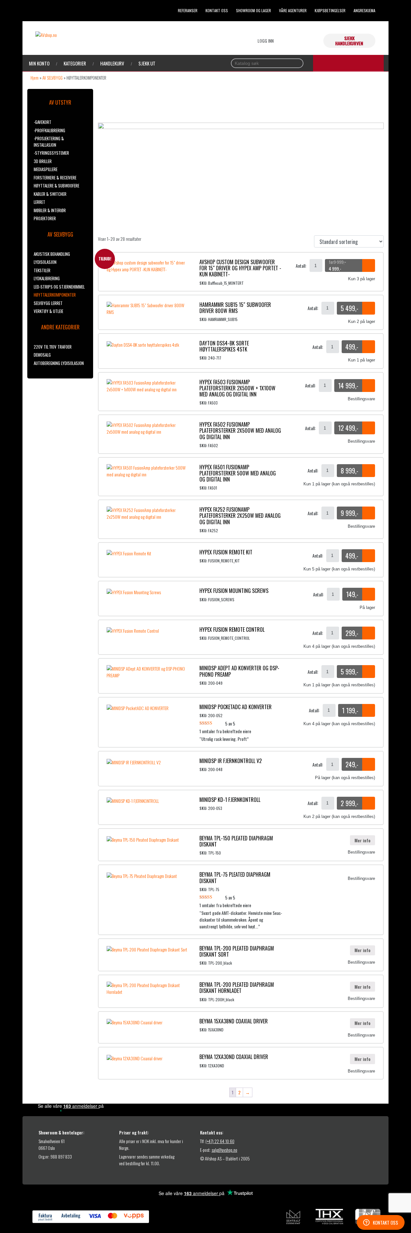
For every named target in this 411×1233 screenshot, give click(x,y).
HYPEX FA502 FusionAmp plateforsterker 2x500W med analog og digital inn (240, 430)
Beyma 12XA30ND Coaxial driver (233, 1057)
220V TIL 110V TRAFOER (53, 346)
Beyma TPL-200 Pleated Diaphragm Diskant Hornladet (236, 987)
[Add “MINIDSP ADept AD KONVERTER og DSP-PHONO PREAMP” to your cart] (368, 671)
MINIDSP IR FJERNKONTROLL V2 (230, 761)
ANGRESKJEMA (364, 10)
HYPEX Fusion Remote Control (232, 629)
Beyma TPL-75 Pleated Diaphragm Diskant (234, 877)
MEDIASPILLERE (45, 169)
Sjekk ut (146, 63)
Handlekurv (112, 63)
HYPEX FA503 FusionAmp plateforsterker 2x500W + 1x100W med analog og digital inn (237, 388)
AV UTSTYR (60, 102)
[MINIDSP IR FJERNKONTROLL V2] (134, 761)
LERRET (39, 202)
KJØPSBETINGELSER (330, 10)
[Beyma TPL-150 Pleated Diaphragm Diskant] (143, 838)
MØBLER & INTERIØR (50, 210)
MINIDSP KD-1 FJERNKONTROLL (229, 799)
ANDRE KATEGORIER (60, 327)
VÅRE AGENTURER (293, 10)
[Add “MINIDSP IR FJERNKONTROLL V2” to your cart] (368, 764)
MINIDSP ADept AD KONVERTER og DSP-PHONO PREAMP (239, 671)
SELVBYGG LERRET (48, 303)
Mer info (362, 840)
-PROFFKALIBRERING (49, 130)
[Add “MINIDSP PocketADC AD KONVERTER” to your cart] (368, 710)
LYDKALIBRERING (47, 278)
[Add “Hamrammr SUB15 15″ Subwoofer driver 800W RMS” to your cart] (368, 308)
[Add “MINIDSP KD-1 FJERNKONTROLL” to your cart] (368, 803)
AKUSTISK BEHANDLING (52, 254)
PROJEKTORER (45, 218)
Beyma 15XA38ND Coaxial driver (233, 1021)
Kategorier (75, 63)
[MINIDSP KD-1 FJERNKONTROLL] (133, 800)
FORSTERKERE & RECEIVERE (55, 177)
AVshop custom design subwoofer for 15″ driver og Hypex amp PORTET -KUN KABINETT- (240, 268)
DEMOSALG (42, 355)
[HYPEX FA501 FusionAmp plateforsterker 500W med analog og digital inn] (148, 470)
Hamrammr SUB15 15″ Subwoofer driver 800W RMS (235, 308)
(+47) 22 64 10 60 (220, 1141)
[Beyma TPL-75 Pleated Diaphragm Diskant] (142, 875)
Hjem (35, 77)
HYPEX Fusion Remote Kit (225, 552)
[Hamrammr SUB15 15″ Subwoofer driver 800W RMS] (148, 307)
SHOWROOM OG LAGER (253, 10)
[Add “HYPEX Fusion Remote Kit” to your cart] (368, 555)
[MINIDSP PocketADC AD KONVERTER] (138, 707)
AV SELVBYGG (52, 77)
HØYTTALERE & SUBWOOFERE (56, 185)
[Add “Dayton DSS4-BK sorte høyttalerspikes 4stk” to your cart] (368, 346)
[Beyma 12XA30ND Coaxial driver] (134, 1057)
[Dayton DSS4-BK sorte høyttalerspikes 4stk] (143, 343)
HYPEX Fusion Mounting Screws (233, 591)
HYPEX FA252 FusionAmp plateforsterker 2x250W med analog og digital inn (240, 515)
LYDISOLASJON (45, 262)
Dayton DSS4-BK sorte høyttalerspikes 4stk (224, 346)
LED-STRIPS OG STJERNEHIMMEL (59, 286)
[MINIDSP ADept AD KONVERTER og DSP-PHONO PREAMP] (148, 671)
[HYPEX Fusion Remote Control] (133, 630)
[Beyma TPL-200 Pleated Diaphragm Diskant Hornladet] (148, 987)
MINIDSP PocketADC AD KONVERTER (235, 707)
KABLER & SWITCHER (50, 194)
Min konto (39, 63)
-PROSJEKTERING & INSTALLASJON (49, 141)
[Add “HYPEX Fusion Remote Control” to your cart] (368, 633)
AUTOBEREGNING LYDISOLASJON (59, 363)
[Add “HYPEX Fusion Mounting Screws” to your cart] (368, 594)
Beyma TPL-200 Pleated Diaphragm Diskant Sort (236, 951)
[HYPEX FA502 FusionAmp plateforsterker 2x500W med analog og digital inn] (148, 427)
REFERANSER (187, 10)
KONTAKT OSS (217, 10)
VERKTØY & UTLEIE (48, 311)
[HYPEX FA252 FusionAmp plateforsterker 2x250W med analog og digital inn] (148, 512)
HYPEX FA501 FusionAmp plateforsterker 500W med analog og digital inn (237, 473)
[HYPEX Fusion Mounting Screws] (134, 591)
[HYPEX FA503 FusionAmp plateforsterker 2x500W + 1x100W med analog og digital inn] (148, 385)
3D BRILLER (43, 161)
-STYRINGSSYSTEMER (51, 153)
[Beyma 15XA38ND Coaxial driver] (134, 1021)
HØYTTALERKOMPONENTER (55, 294)
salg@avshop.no (224, 1149)
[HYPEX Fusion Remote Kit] (129, 552)
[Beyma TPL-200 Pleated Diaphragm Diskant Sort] (147, 948)
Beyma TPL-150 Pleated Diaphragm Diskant (236, 841)
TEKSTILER (42, 270)
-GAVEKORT (42, 122)
